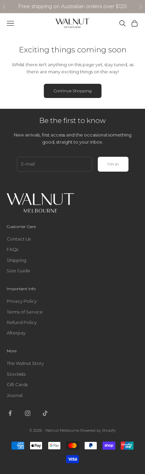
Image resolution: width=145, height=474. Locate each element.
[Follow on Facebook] (10, 413)
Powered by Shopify (98, 430)
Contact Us (19, 239)
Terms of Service (25, 312)
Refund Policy (22, 322)
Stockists (16, 374)
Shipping (16, 260)
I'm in (113, 164)
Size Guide (18, 270)
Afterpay (16, 332)
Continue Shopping (73, 90)
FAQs (12, 249)
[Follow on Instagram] (27, 413)
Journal (15, 395)
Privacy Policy (22, 301)
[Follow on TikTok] (45, 413)
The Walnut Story (25, 363)
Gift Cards (17, 384)
